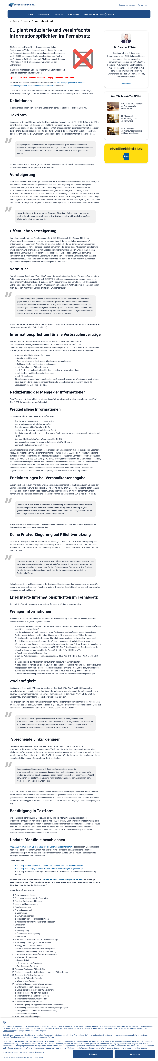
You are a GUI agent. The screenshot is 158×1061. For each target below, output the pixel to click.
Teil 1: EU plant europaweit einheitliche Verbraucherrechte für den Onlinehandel (49, 865)
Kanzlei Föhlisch (144, 5)
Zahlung (24, 21)
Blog (15, 21)
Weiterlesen (126, 83)
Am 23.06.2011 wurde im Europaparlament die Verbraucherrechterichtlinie (41, 847)
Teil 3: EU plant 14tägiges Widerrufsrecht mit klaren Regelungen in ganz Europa (49, 868)
